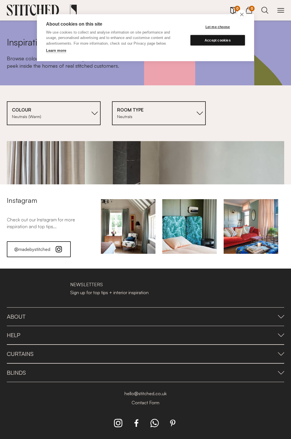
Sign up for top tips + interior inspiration (109, 292)
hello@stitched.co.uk (145, 393)
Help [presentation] (13, 335)
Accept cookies (218, 40)
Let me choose (217, 27)
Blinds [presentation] (16, 372)
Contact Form (145, 402)
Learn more (56, 50)
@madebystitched (32, 249)
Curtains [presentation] (20, 353)
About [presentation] (16, 316)
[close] (241, 14)
